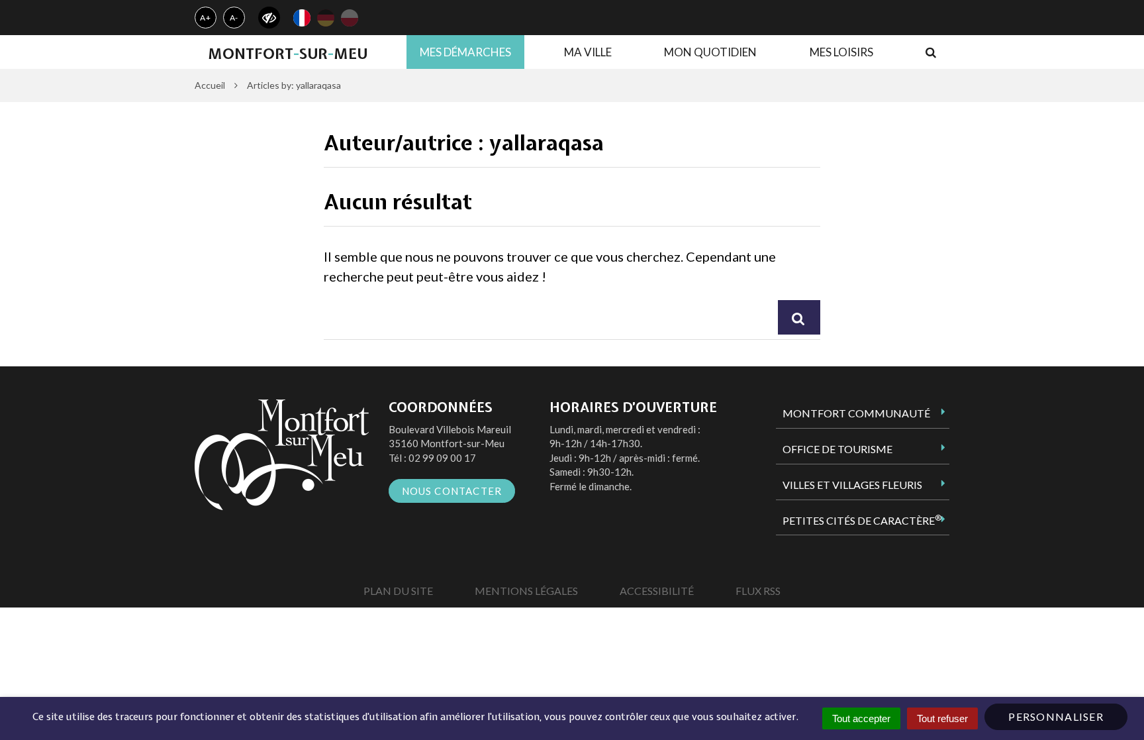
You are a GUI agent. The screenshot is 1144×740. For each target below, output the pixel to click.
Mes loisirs (841, 52)
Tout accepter (861, 718)
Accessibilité (657, 590)
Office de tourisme (837, 449)
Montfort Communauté (856, 413)
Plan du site (398, 590)
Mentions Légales (526, 590)
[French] (301, 17)
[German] (325, 17)
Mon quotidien (710, 52)
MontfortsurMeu (287, 54)
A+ (205, 18)
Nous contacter (452, 491)
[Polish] (349, 17)
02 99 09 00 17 (442, 458)
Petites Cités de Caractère (862, 520)
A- (234, 18)
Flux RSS (758, 590)
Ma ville (588, 52)
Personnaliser (1056, 716)
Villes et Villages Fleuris (852, 484)
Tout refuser (942, 718)
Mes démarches (465, 52)
